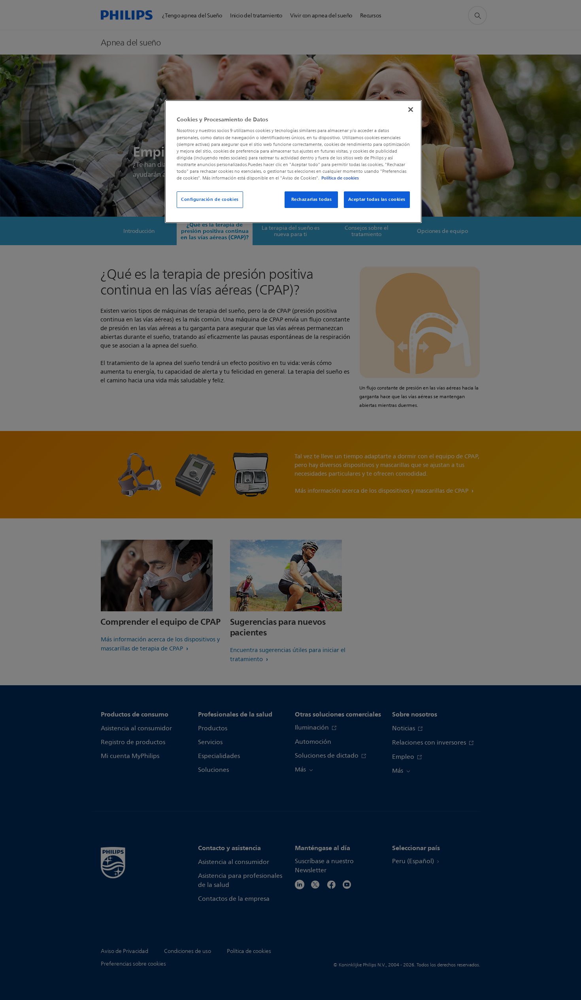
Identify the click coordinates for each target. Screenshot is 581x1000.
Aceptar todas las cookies (377, 199)
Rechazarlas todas (311, 199)
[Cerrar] (410, 109)
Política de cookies (340, 178)
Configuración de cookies (210, 199)
